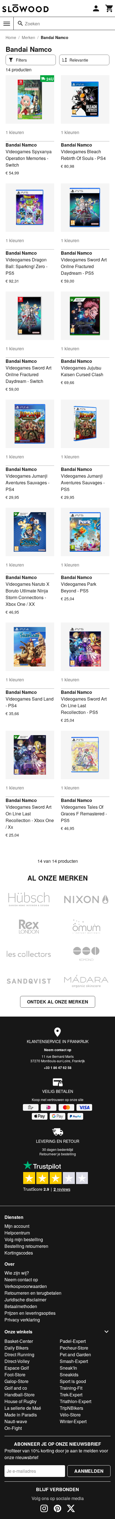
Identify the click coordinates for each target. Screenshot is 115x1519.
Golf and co (15, 1388)
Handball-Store (19, 1394)
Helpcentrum (17, 1232)
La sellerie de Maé (22, 1408)
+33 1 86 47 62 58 (57, 1067)
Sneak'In (68, 1368)
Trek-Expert (71, 1394)
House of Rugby (20, 1401)
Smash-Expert (74, 1361)
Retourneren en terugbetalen (32, 1293)
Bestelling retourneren (26, 1246)
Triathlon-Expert (75, 1401)
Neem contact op (57, 1049)
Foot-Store (14, 1374)
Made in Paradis (20, 1414)
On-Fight (13, 1428)
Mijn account (16, 1226)
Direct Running (19, 1354)
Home (11, 37)
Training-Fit (71, 1388)
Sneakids (69, 1374)
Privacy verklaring (22, 1319)
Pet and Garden (75, 1354)
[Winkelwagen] (109, 8)
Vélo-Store (70, 1414)
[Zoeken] (20, 23)
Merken (28, 37)
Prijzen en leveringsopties (30, 1313)
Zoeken (32, 23)
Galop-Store (16, 1381)
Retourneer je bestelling (57, 1153)
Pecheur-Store (74, 1348)
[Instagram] (44, 1509)
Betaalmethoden (20, 1306)
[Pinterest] (57, 1509)
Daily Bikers (16, 1348)
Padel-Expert (73, 1341)
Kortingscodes (18, 1253)
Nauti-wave (15, 1421)
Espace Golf (16, 1368)
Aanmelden (89, 1471)
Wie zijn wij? (16, 1273)
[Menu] (6, 23)
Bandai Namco (21, 145)
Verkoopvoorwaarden (25, 1286)
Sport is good (73, 1381)
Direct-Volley (17, 1361)
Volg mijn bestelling (23, 1239)
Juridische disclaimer (25, 1299)
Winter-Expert (73, 1421)
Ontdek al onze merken (57, 1001)
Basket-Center (18, 1341)
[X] (70, 1509)
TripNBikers (71, 1408)
